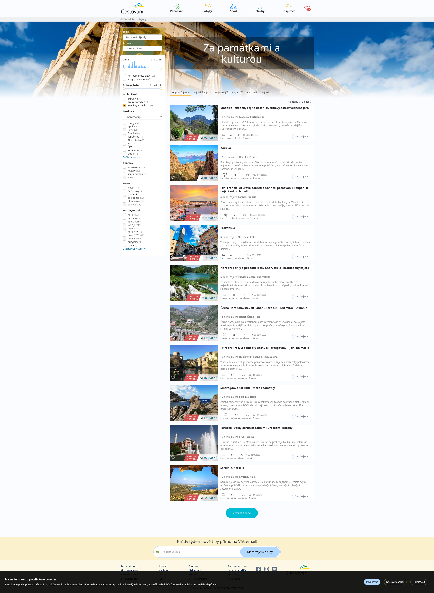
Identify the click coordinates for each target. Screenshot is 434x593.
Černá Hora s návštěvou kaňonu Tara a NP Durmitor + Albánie (263, 308)
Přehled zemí (195, 570)
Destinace (128, 111)
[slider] (124, 69)
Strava (126, 183)
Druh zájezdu (130, 94)
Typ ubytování (131, 210)
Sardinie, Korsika (232, 468)
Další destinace (130, 157)
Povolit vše (372, 581)
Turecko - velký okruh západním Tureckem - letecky (256, 428)
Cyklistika (163, 570)
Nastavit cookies (395, 581)
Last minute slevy (129, 566)
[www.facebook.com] (258, 569)
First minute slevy (129, 570)
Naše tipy (193, 566)
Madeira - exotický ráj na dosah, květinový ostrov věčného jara (264, 108)
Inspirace (289, 11)
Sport (233, 11)
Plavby (259, 11)
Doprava (128, 163)
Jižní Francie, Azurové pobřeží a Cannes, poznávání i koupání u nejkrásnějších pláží (264, 189)
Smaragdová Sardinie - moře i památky (247, 388)
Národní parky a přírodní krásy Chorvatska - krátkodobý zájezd (264, 268)
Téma (126, 31)
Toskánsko (227, 228)
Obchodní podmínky (237, 566)
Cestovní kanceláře (237, 570)
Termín (127, 43)
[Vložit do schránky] (173, 137)
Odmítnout (419, 581)
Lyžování (163, 566)
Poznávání (177, 11)
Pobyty (207, 11)
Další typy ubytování (133, 248)
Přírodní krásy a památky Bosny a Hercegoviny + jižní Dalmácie (264, 348)
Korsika (225, 148)
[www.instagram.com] (266, 569)
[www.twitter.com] (274, 569)
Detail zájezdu (301, 136)
